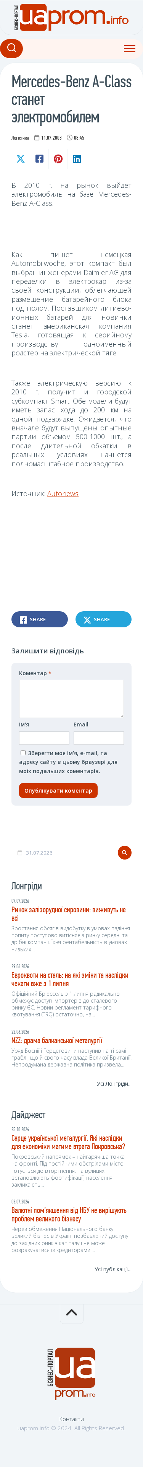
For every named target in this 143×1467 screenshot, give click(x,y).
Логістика (20, 138)
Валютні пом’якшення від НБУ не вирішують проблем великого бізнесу (69, 1215)
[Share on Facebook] (39, 159)
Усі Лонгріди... (114, 1083)
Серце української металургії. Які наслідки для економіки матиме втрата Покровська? (68, 1142)
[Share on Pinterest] (57, 159)
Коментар (35, 673)
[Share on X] (20, 159)
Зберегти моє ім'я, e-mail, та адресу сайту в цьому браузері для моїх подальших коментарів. (68, 762)
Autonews (63, 493)
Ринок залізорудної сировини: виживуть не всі (68, 914)
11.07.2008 (51, 138)
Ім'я (24, 724)
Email (81, 724)
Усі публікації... (113, 1269)
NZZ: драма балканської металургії (56, 1041)
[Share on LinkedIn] (76, 159)
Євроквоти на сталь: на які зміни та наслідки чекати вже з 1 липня (70, 979)
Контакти (71, 1419)
